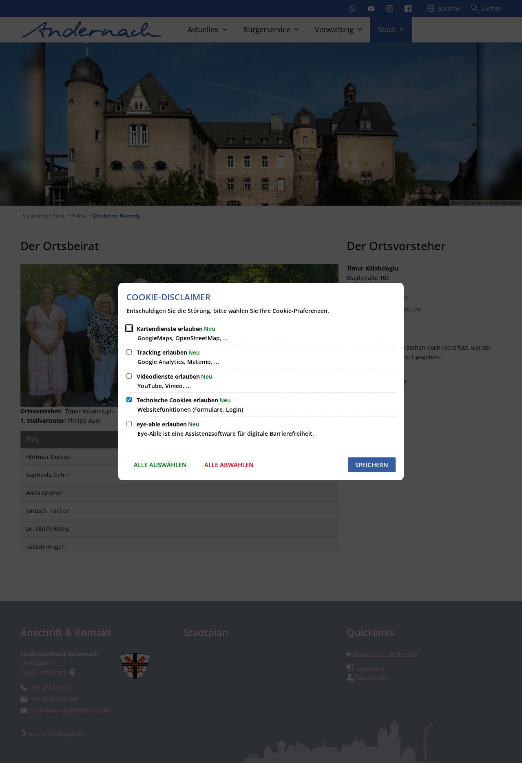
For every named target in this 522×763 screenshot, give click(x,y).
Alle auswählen (160, 465)
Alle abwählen (229, 465)
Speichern (371, 465)
